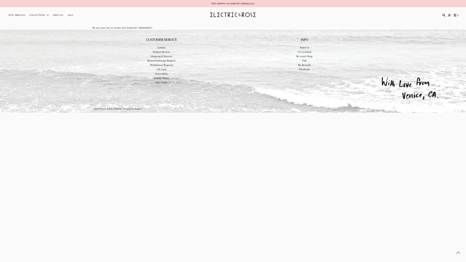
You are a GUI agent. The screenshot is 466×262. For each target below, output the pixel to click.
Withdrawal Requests (161, 64)
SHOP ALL (58, 15)
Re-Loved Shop (304, 56)
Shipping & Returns (161, 56)
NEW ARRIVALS (16, 15)
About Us (304, 47)
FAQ (304, 60)
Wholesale (304, 69)
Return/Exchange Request (161, 60)
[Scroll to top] (458, 252)
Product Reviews (161, 51)
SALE (70, 15)
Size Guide (161, 82)
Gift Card (161, 69)
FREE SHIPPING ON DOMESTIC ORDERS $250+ (233, 3)
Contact (161, 47)
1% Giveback (304, 51)
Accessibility (161, 73)
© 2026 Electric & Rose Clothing (107, 109)
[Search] (444, 14)
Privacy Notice (161, 78)
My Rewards (304, 64)
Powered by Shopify (132, 109)
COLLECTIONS (37, 15)
